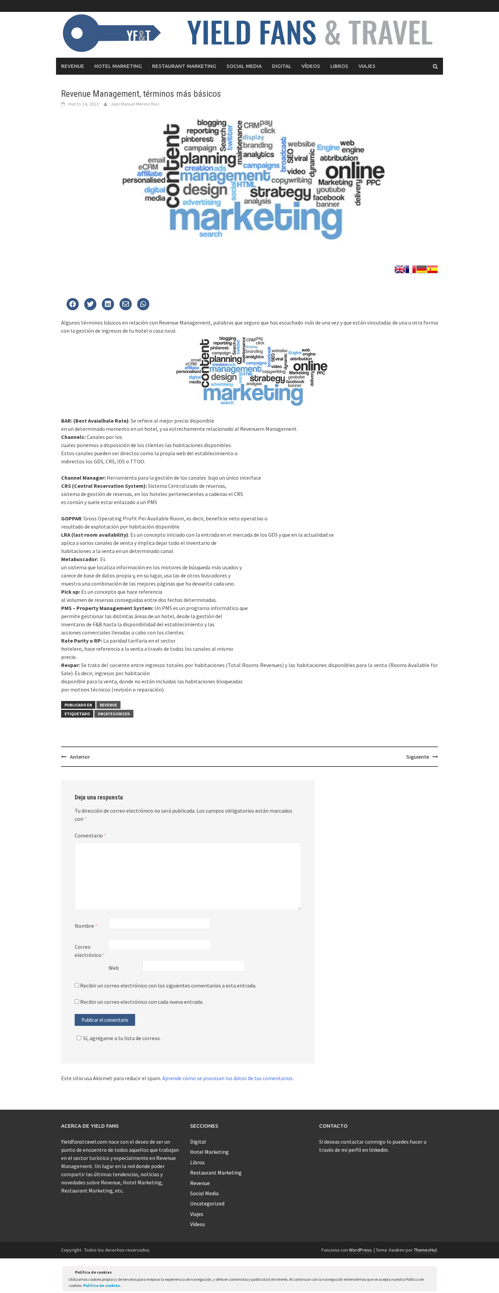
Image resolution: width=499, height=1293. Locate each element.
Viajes (366, 66)
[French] (410, 268)
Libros (339, 66)
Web (114, 967)
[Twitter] (73, 304)
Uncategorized (114, 713)
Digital (281, 66)
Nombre (86, 925)
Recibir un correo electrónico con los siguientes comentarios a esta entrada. (168, 985)
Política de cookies (102, 1285)
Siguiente (417, 756)
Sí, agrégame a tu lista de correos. (122, 1038)
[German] (421, 268)
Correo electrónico (90, 950)
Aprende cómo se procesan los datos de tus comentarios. (228, 1078)
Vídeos (310, 66)
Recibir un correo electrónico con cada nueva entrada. (141, 1001)
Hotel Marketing (118, 66)
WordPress (360, 1250)
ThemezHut (425, 1250)
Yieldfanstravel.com (84, 1141)
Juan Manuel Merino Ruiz (135, 104)
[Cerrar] (430, 1273)
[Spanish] (432, 268)
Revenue (72, 66)
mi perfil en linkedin (364, 1149)
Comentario (90, 835)
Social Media (244, 66)
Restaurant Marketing (184, 66)
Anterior (80, 756)
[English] (399, 268)
